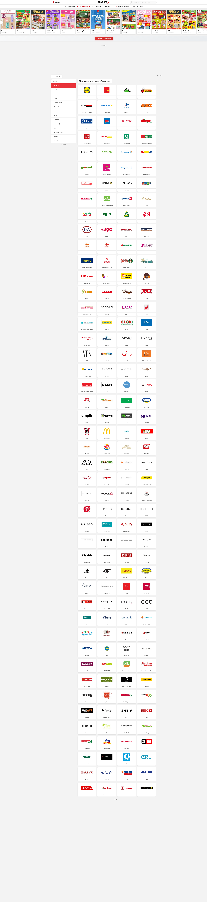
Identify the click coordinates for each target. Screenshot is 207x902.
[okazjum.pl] (103, 2)
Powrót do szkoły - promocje (103, 38)
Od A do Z (58, 76)
